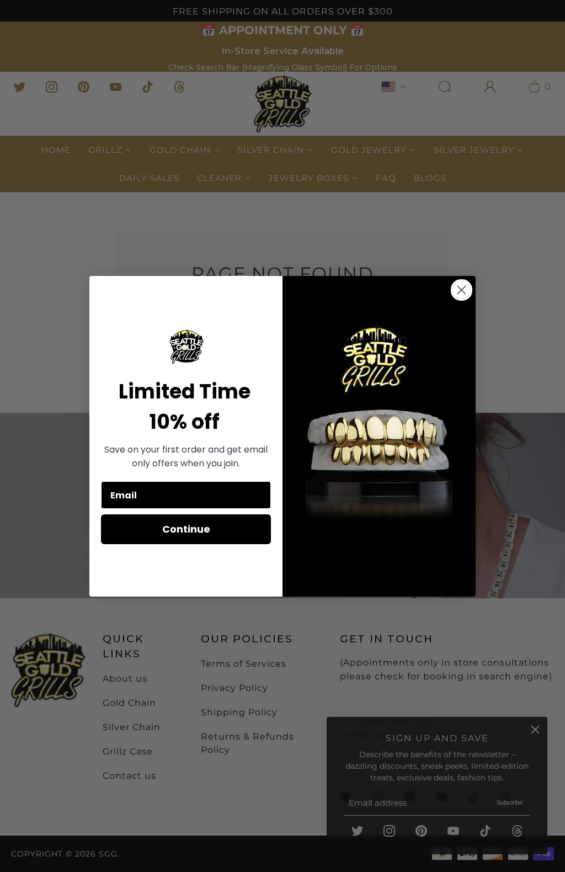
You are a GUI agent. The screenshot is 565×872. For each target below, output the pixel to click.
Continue (186, 529)
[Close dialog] (461, 290)
